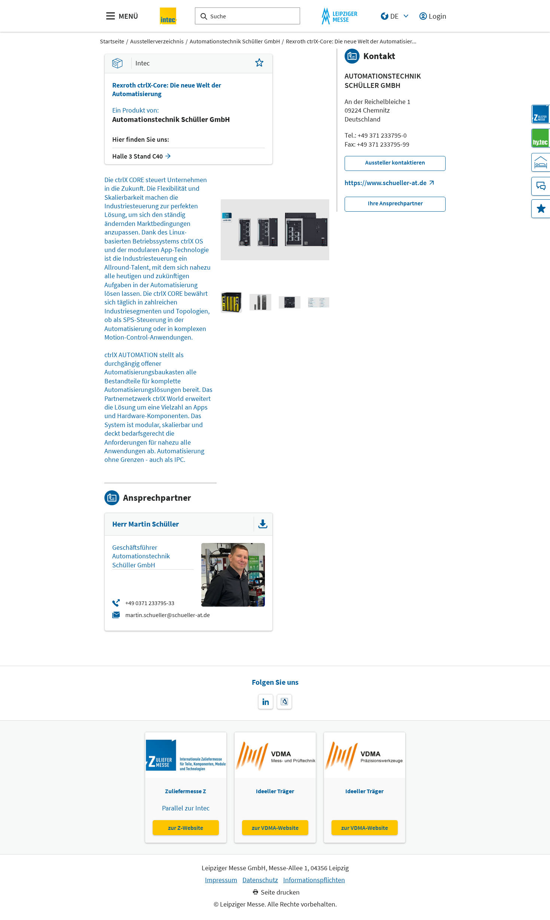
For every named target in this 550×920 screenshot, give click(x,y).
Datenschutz (260, 880)
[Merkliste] (540, 208)
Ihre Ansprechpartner (395, 203)
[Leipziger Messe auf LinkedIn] (265, 701)
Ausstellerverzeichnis (157, 41)
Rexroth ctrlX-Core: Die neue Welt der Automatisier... (351, 41)
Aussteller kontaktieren (395, 162)
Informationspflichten (314, 880)
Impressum (221, 880)
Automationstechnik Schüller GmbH (235, 41)
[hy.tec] (540, 138)
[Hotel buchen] (540, 162)
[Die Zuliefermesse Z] (540, 114)
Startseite (112, 41)
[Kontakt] (540, 186)
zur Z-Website (185, 827)
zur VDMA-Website (275, 827)
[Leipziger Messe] (339, 15)
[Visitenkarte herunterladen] (263, 524)
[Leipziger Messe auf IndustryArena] (284, 701)
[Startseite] (168, 15)
